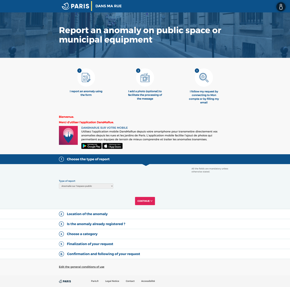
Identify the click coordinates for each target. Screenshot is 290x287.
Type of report (67, 180)
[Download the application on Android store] (91, 146)
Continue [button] (143, 201)
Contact (130, 281)
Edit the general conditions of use (81, 267)
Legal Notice (112, 281)
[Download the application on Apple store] (112, 146)
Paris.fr (95, 281)
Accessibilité (148, 281)
